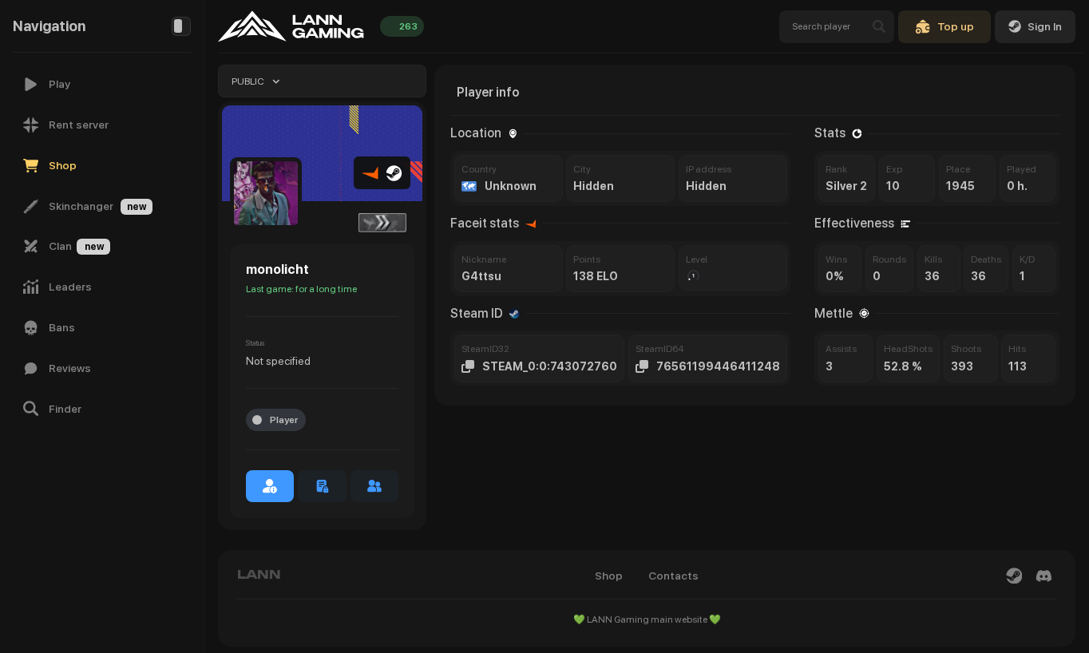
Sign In (1045, 26)
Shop (609, 575)
